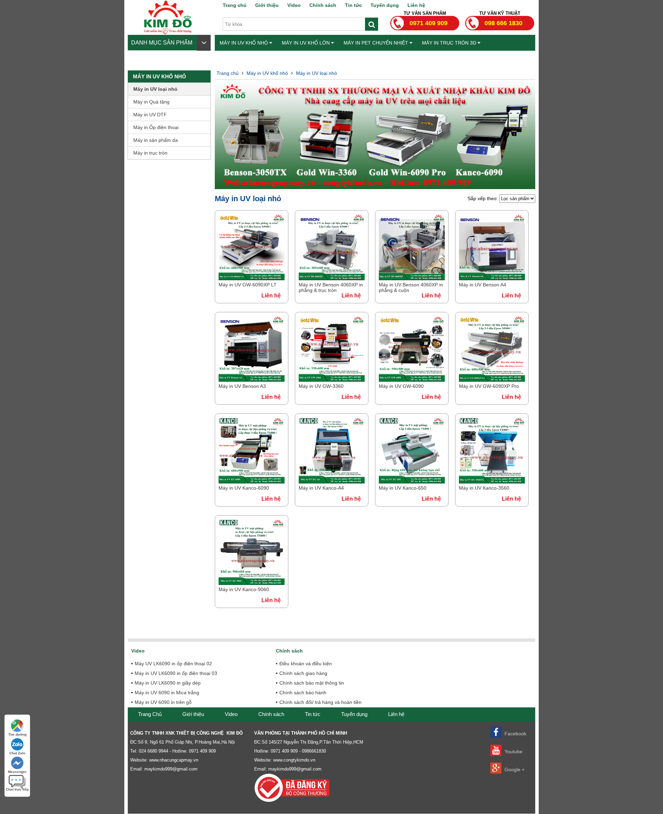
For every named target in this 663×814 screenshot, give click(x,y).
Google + (514, 769)
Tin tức (353, 5)
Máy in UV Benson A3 (242, 386)
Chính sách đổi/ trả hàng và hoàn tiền (320, 702)
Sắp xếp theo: (483, 198)
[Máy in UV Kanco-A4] (332, 481)
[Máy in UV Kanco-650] (412, 481)
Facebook (514, 733)
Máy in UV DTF (150, 114)
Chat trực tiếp (17, 789)
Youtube (512, 751)
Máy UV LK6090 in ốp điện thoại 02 (173, 663)
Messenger (17, 772)
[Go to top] (652, 776)
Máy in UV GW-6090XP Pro (489, 386)
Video (294, 5)
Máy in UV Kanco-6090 (244, 488)
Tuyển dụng (385, 5)
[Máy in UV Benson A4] (492, 278)
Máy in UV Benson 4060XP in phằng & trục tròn (331, 287)
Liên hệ (416, 5)
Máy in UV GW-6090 (401, 386)
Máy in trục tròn (150, 153)
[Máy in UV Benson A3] (252, 380)
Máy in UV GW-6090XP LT (248, 284)
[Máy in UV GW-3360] (332, 380)
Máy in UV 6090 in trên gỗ (163, 702)
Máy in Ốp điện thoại (156, 127)
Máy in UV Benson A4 (482, 284)
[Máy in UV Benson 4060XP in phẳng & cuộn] (412, 278)
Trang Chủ (150, 714)
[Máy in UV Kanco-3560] (492, 481)
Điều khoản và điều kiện (305, 663)
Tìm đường (17, 734)
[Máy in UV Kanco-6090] (252, 481)
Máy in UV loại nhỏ (155, 89)
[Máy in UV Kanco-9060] (252, 583)
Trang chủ (235, 5)
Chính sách (322, 5)
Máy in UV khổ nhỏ (244, 43)
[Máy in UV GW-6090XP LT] (252, 278)
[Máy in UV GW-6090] (412, 380)
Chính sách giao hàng (303, 673)
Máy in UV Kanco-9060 (244, 589)
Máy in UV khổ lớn (306, 43)
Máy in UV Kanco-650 (402, 488)
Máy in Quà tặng (151, 102)
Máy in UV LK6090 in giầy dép (168, 683)
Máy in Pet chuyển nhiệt (377, 43)
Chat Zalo (17, 753)
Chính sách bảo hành (302, 692)
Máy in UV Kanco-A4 (321, 488)
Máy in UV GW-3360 (321, 386)
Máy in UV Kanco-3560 (484, 488)
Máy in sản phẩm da (155, 140)
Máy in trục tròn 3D (450, 43)
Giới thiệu (267, 5)
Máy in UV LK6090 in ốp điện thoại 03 (176, 673)
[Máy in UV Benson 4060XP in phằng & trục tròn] (332, 278)
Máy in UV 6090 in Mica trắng (167, 692)
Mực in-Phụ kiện (241, 58)
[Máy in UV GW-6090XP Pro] (492, 380)
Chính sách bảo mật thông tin (311, 683)
